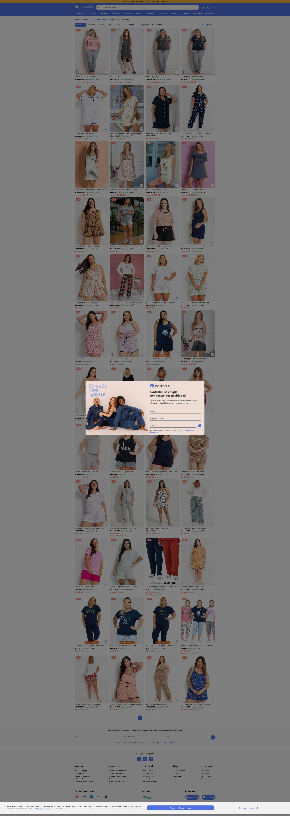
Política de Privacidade (45, 809)
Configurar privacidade (249, 808)
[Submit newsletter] (199, 425)
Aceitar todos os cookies (180, 808)
